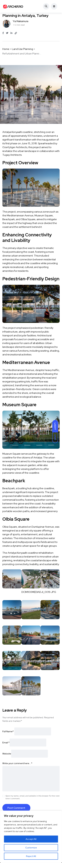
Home (5, 49)
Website (6, 753)
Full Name (8, 731)
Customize (31, 847)
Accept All (31, 839)
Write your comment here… (17, 763)
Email (6, 742)
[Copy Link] (16, 33)
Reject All (31, 856)
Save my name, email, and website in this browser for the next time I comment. (32, 797)
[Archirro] (13, 6)
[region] (31, 837)
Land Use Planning (22, 49)
